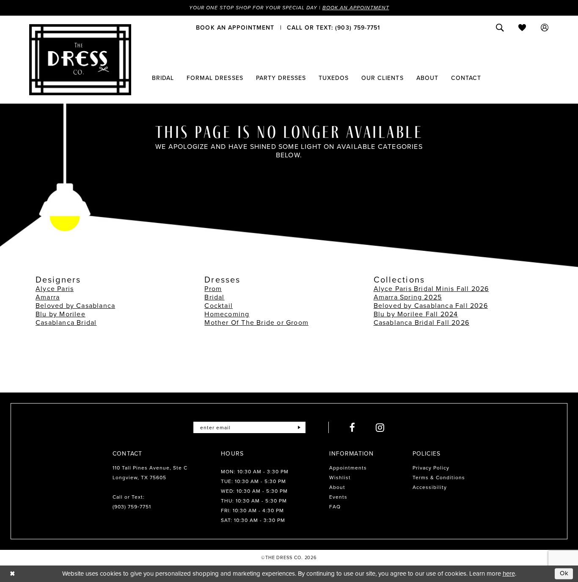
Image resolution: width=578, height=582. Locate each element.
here (509, 573)
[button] (545, 27)
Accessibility (430, 487)
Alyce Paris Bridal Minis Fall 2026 (431, 289)
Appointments (348, 468)
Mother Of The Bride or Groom (256, 322)
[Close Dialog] (12, 573)
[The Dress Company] (80, 59)
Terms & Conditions (439, 477)
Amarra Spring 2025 (408, 297)
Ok (564, 573)
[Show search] (500, 27)
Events (338, 497)
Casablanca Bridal (66, 322)
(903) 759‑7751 (132, 507)
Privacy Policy (431, 468)
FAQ (335, 507)
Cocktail (218, 305)
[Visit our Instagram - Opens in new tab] (380, 427)
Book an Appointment (355, 7)
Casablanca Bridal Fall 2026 (421, 322)
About (337, 487)
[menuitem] (235, 27)
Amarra (48, 297)
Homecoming (226, 314)
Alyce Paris (55, 289)
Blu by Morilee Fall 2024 (416, 314)
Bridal (214, 297)
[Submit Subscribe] (299, 427)
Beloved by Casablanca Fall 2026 (431, 305)
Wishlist (340, 477)
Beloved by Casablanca (75, 305)
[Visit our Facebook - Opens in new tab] (352, 427)
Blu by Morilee (60, 314)
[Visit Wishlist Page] (522, 27)
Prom (213, 289)
